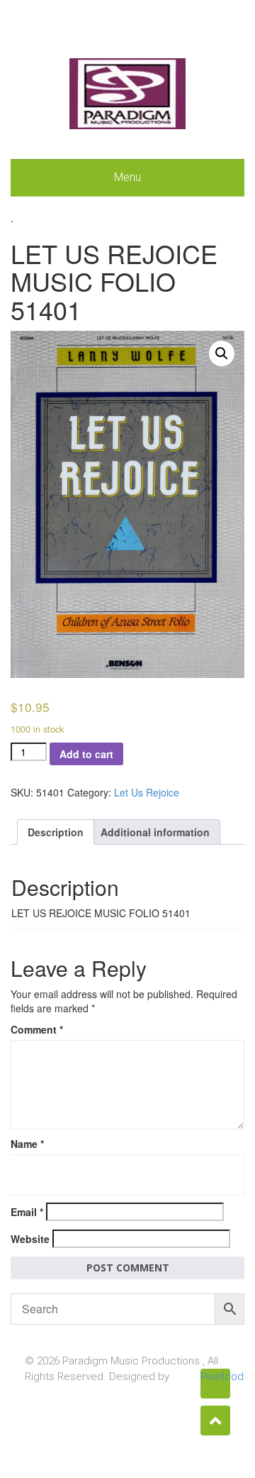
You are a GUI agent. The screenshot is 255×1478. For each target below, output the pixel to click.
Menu (127, 177)
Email (27, 1212)
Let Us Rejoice (146, 792)
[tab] (55, 832)
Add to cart (86, 754)
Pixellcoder (215, 1376)
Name (27, 1144)
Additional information (155, 832)
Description (56, 832)
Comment (37, 1029)
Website (30, 1239)
